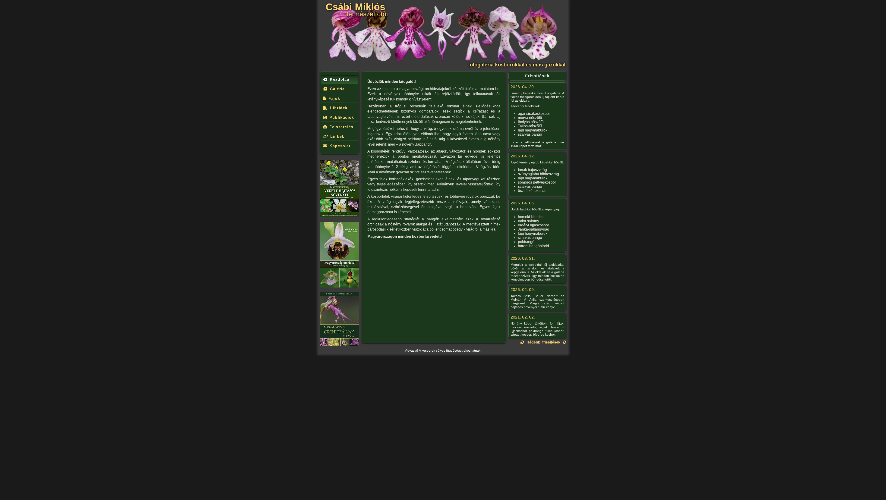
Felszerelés (341, 127)
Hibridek (339, 108)
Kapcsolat (339, 146)
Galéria (337, 89)
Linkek (337, 136)
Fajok (334, 98)
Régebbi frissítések (543, 342)
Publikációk (341, 117)
